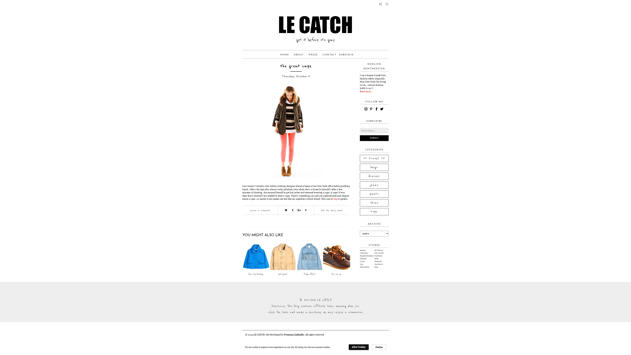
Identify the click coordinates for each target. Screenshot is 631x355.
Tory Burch (378, 264)
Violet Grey (364, 253)
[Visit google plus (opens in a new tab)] (299, 210)
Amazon (363, 250)
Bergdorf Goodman (367, 256)
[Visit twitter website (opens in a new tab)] (286, 210)
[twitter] (382, 109)
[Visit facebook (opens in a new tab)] (292, 210)
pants (374, 194)
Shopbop (363, 259)
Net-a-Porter (379, 253)
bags (374, 167)
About (299, 55)
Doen (376, 267)
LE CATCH (315, 24)
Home (284, 55)
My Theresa (378, 250)
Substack (346, 55)
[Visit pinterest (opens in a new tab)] (305, 210)
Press (313, 55)
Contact (330, 55)
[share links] (380, 4)
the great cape (296, 66)
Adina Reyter (364, 267)
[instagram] (366, 109)
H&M (376, 259)
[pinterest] (371, 109)
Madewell (378, 261)
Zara (361, 264)
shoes (374, 203)
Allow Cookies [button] (358, 347)
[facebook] (376, 109)
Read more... (366, 91)
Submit (374, 138)
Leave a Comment (260, 210)
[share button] (387, 4)
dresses (374, 176)
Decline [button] (379, 347)
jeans (374, 185)
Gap (336, 199)
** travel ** (374, 158)
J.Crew (362, 261)
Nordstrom (378, 256)
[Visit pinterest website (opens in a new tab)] (254, 92)
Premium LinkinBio (294, 334)
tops (374, 212)
